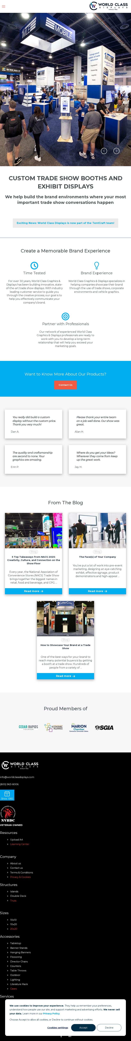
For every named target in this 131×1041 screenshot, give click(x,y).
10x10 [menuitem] (13, 919)
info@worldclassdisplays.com (17, 777)
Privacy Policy (51, 1013)
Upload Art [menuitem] (16, 839)
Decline (109, 1027)
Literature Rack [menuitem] (19, 984)
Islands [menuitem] (14, 891)
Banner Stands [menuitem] (18, 948)
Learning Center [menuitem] (19, 844)
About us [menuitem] (15, 863)
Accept (83, 1027)
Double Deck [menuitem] (18, 896)
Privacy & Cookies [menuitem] (20, 877)
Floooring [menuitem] (16, 957)
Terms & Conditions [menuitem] (21, 872)
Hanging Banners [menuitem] (20, 952)
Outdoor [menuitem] (15, 975)
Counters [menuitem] (15, 966)
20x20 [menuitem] (13, 928)
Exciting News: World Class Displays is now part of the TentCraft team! (65, 223)
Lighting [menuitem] (15, 979)
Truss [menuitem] (13, 900)
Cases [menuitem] (13, 988)
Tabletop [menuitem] (15, 943)
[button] (104, 151)
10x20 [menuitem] (13, 924)
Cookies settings (57, 1027)
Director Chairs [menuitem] (19, 961)
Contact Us (65, 385)
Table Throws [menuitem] (18, 970)
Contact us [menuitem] (16, 867)
